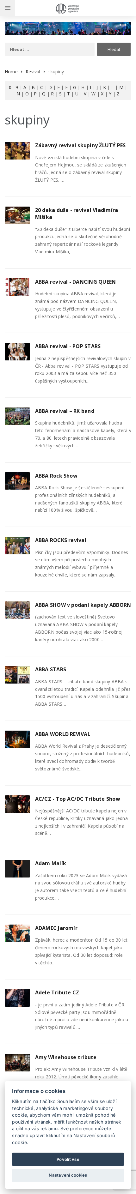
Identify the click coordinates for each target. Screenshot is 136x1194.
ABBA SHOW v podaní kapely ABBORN (83, 604)
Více (18, 148)
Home (11, 72)
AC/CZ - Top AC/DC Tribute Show (77, 798)
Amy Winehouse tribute (66, 1057)
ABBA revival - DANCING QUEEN (75, 281)
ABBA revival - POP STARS (68, 346)
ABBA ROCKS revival (60, 540)
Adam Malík (50, 863)
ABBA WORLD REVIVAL (62, 734)
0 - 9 (13, 87)
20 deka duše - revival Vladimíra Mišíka (76, 213)
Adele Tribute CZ (57, 992)
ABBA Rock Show (56, 475)
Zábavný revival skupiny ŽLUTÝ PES (80, 145)
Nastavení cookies (68, 1175)
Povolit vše (68, 1159)
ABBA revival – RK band (64, 410)
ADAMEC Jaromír (56, 928)
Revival (33, 72)
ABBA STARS (50, 669)
